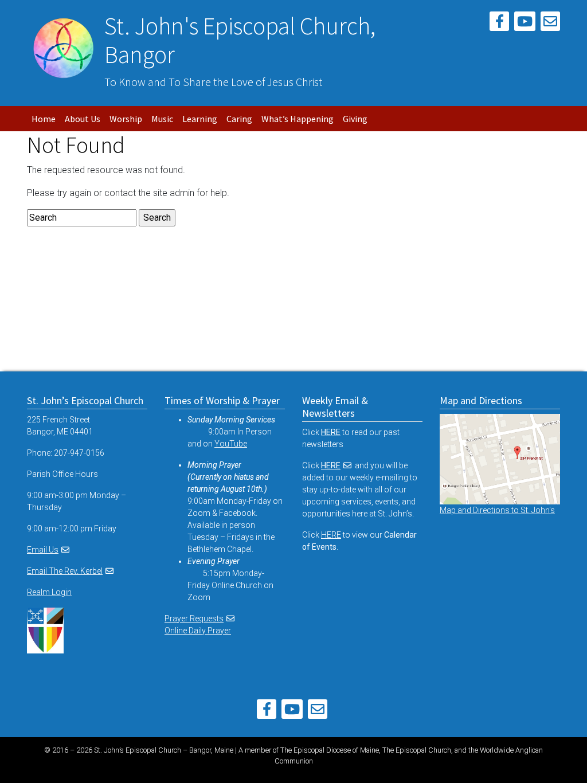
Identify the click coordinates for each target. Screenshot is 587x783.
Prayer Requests (194, 618)
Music (162, 118)
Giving (355, 118)
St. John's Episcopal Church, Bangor (239, 40)
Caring (239, 118)
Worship (125, 118)
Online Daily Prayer (198, 630)
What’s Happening (297, 118)
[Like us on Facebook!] (499, 23)
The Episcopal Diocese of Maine (329, 750)
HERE (331, 465)
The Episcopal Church (416, 750)
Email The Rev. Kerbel (65, 570)
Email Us (42, 549)
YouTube (230, 443)
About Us (82, 118)
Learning (199, 118)
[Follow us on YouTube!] (524, 23)
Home (44, 118)
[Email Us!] (550, 23)
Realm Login (49, 592)
